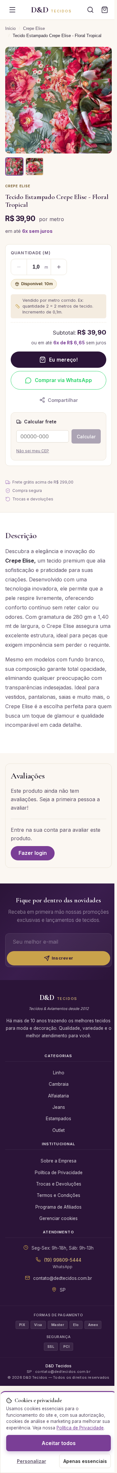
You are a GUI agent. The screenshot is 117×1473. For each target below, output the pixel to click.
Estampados (58, 1118)
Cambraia (59, 1084)
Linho (58, 1072)
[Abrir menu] (12, 10)
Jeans (58, 1107)
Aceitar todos (59, 1443)
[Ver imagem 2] (34, 166)
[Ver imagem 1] (14, 166)
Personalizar (31, 1461)
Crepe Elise (34, 28)
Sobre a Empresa (58, 1160)
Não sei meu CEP (32, 450)
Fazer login (33, 853)
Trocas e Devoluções (58, 1184)
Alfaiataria (58, 1095)
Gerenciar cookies (58, 1218)
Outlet (58, 1130)
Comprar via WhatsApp (63, 380)
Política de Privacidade (59, 1172)
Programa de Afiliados (58, 1207)
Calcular (86, 436)
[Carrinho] (105, 10)
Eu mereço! (63, 360)
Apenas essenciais (85, 1461)
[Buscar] (90, 10)
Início (10, 28)
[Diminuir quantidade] (19, 267)
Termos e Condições (58, 1195)
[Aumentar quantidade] (59, 267)
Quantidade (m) (31, 252)
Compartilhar (63, 400)
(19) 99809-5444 (62, 1260)
